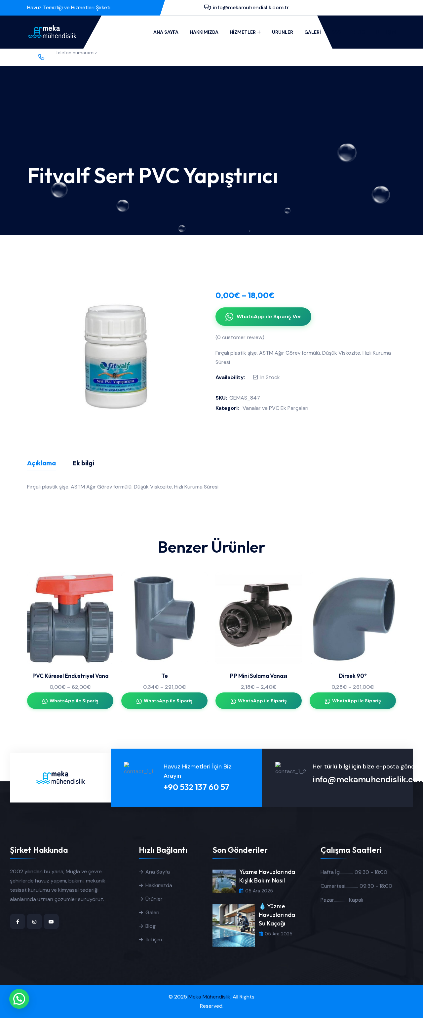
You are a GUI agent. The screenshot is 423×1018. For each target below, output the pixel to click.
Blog (358, 32)
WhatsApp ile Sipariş (74, 701)
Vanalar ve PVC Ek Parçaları (275, 408)
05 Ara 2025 (259, 891)
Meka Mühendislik (209, 996)
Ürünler (282, 32)
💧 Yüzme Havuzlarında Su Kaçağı (277, 914)
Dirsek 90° (353, 675)
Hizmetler (243, 32)
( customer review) (239, 337)
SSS (336, 32)
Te (164, 675)
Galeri (312, 32)
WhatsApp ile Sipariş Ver (269, 316)
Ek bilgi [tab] (83, 463)
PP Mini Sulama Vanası (258, 675)
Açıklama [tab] (41, 463)
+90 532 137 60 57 (80, 61)
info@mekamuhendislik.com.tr (251, 7)
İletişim (386, 32)
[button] (19, 999)
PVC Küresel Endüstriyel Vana (70, 675)
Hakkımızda (204, 32)
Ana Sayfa (165, 32)
